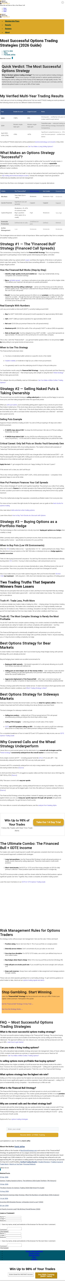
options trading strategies (19, 1119)
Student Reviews (44, 1162)
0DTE (7, 726)
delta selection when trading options (23, 510)
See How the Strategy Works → (12, 1009)
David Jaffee (10, 54)
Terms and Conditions (34, 1251)
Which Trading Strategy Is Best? (36, 688)
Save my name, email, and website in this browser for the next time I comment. (29, 1224)
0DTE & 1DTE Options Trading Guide (33, 882)
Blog (6, 53)
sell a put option (12, 405)
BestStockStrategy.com (29, 1150)
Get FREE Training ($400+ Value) (46, 1275)
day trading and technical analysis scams (15, 175)
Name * (2, 1217)
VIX (8, 549)
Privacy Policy (34, 1253)
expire (27, 260)
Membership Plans (12, 21)
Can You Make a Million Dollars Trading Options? (23, 1055)
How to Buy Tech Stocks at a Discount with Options (29, 515)
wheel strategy (58, 373)
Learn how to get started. (15, 1042)
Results (8, 25)
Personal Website (30, 1164)
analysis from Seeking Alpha (47, 805)
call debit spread (14, 280)
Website (3, 1221)
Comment (3, 1229)
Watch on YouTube (16, 1164)
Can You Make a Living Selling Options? (40, 146)
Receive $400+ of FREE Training (32, 1135)
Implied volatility (10, 361)
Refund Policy (34, 1255)
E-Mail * (2, 1219)
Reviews (8, 29)
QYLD (41, 758)
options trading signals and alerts (33, 980)
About (7, 32)
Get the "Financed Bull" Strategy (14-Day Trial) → (17, 1004)
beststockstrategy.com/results (45, 142)
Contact (34, 1259)
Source (21, 768)
